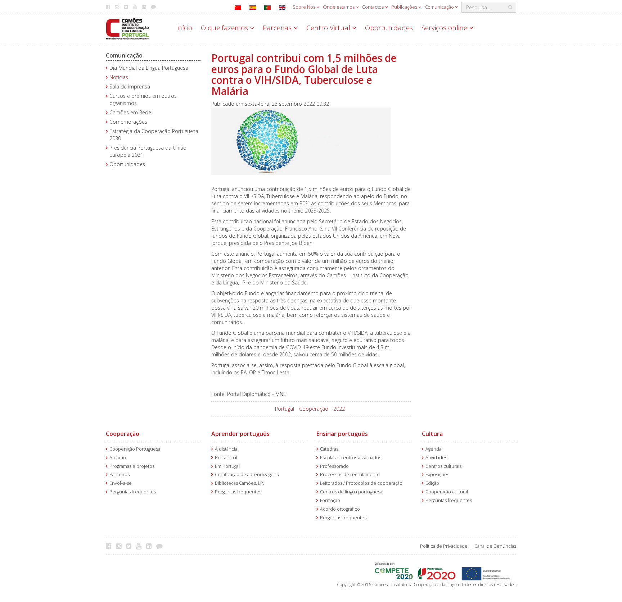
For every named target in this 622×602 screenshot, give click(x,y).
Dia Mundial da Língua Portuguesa (148, 67)
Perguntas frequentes (132, 492)
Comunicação (440, 7)
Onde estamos (339, 7)
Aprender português (240, 434)
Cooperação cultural (446, 492)
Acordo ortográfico (340, 509)
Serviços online (445, 27)
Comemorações (128, 121)
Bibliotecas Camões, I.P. (239, 483)
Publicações (404, 7)
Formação (330, 500)
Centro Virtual (329, 27)
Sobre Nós (304, 7)
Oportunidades (389, 27)
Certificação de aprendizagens (247, 474)
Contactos (373, 7)
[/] (127, 28)
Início (184, 27)
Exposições (437, 474)
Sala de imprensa (129, 86)
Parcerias (278, 27)
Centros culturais (443, 466)
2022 (339, 408)
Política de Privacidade (444, 546)
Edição (432, 483)
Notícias (118, 77)
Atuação (117, 458)
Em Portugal (227, 466)
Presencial (226, 458)
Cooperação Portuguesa (134, 449)
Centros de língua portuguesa (351, 492)
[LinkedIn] (150, 546)
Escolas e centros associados (350, 458)
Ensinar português (342, 434)
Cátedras (329, 449)
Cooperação (313, 408)
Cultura (432, 434)
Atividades (436, 458)
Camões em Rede (130, 112)
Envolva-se (120, 483)
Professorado (334, 466)
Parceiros (119, 474)
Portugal (284, 408)
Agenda (433, 449)
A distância (226, 449)
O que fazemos (225, 27)
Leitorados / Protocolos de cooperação (361, 483)
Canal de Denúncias (495, 546)
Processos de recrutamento (350, 474)
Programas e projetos (131, 466)
